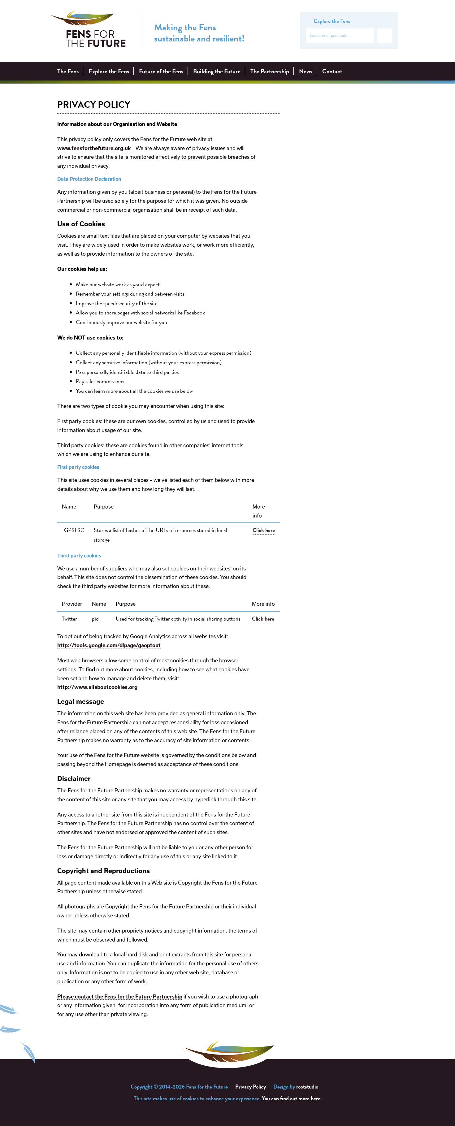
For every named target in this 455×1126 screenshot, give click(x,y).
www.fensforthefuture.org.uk (94, 148)
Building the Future (216, 71)
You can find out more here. (292, 1098)
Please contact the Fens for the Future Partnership (119, 996)
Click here (264, 530)
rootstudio (307, 1086)
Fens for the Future (88, 30)
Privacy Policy (250, 1086)
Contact (332, 71)
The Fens (68, 71)
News (305, 71)
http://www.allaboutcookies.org (97, 687)
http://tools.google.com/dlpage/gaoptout (109, 645)
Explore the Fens (109, 71)
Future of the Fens (161, 71)
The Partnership (269, 71)
